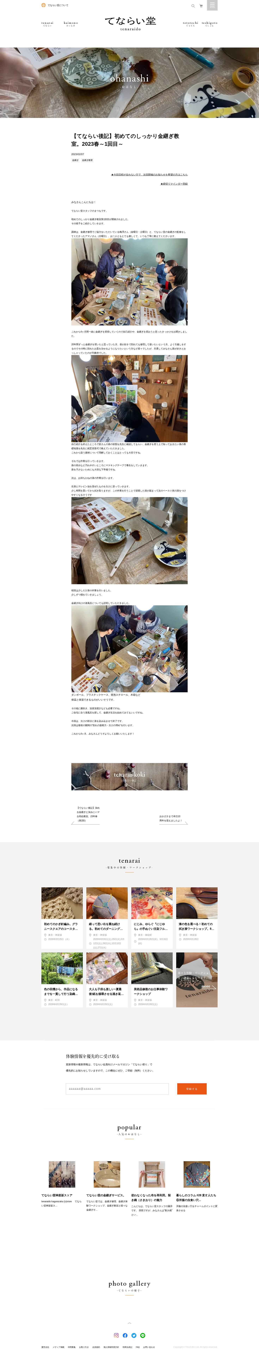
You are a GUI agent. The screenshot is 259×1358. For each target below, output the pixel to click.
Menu (212, 5)
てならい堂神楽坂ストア (56, 1195)
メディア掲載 (58, 1347)
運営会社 (45, 1347)
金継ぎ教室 (87, 160)
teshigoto (210, 24)
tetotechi (191, 24)
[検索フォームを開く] (193, 5)
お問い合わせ (149, 1347)
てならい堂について (58, 5)
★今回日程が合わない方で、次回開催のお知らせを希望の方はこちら (149, 174)
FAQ (138, 1347)
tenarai (47, 24)
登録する (192, 1088)
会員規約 (96, 1347)
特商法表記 (127, 1347)
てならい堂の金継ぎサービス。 (106, 1195)
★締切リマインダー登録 (174, 183)
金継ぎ (75, 160)
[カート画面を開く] (201, 5)
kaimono (71, 24)
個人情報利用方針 (111, 1347)
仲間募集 (72, 1347)
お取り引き (84, 1347)
